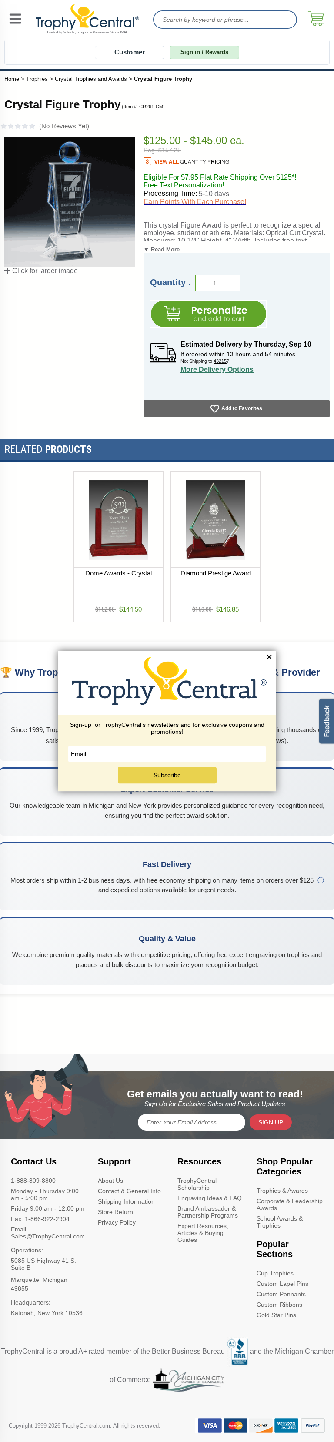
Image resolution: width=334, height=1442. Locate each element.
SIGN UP (270, 1122)
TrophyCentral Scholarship (197, 1184)
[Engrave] (208, 314)
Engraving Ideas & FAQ (209, 1197)
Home (11, 79)
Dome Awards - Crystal (118, 573)
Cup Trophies (275, 1273)
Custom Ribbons (279, 1304)
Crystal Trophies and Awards (91, 79)
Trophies (37, 79)
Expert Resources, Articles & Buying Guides (202, 1232)
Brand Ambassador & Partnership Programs (207, 1212)
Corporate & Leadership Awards (290, 1204)
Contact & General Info (129, 1191)
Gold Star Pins (276, 1315)
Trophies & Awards (282, 1190)
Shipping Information (126, 1201)
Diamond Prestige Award (215, 573)
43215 (220, 361)
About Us (110, 1180)
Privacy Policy (117, 1222)
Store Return (115, 1211)
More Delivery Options (217, 369)
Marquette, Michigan (39, 1279)
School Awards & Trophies (280, 1222)
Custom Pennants (281, 1294)
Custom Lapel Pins (282, 1283)
